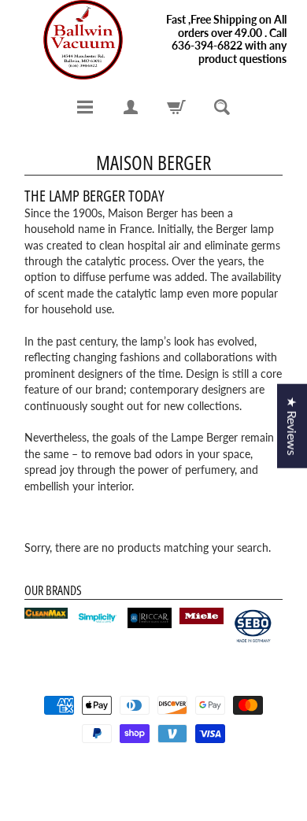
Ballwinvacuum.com (148, 775)
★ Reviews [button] (292, 425)
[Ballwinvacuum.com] (83, 40)
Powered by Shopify (154, 788)
